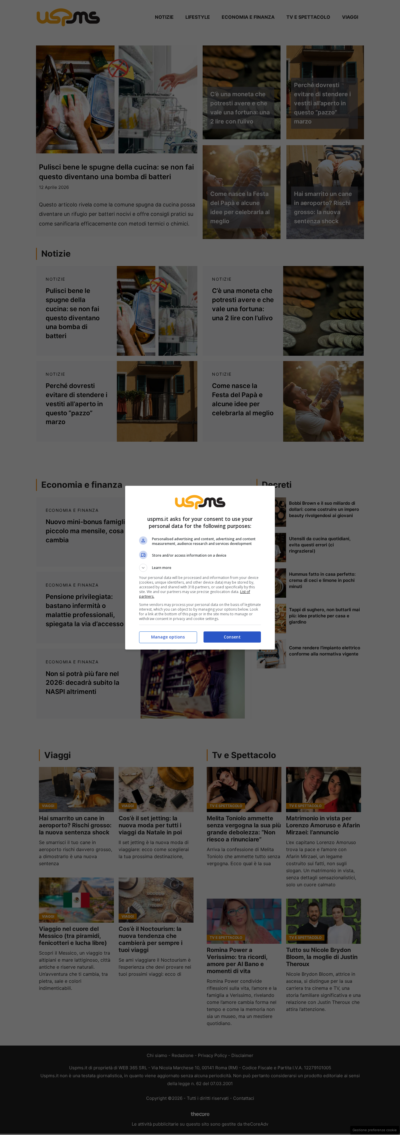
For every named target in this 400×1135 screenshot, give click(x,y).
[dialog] (200, 568)
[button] (200, 568)
